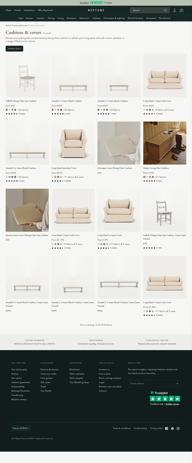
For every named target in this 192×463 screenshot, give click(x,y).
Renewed (151, 18)
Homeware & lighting (114, 18)
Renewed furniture (20, 390)
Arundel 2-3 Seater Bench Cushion (112, 101)
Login (101, 382)
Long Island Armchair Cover (64, 168)
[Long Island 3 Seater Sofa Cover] (73, 210)
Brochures (75, 369)
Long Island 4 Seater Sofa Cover (157, 302)
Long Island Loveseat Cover (109, 235)
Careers (103, 390)
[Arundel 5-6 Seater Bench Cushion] (27, 143)
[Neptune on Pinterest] (172, 429)
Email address (137, 380)
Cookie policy (140, 428)
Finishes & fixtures (19, 25)
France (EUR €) (20, 428)
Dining (51, 18)
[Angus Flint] (7, 110)
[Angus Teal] (15, 177)
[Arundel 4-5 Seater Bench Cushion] (73, 75)
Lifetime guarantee (20, 382)
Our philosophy (19, 369)
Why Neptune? (45, 10)
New (21, 18)
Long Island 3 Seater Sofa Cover (65, 235)
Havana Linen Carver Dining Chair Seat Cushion (27, 235)
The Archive (165, 18)
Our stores (16, 378)
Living (61, 18)
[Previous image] (9, 76)
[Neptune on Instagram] (178, 429)
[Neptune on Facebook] (167, 429)
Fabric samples (77, 373)
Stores (17, 10)
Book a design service (110, 378)
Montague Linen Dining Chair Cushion (114, 168)
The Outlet (46, 390)
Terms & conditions (121, 428)
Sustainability (17, 386)
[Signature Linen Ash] (153, 110)
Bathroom (84, 18)
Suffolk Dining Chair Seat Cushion (21, 101)
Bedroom (71, 18)
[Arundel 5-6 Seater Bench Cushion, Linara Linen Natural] (119, 277)
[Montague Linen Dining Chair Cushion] (119, 143)
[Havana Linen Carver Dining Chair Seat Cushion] (27, 210)
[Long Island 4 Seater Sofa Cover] (164, 277)
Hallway (96, 18)
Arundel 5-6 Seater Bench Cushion (21, 168)
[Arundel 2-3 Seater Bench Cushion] (119, 75)
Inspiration (29, 10)
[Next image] (45, 76)
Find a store (105, 373)
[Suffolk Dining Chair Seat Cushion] (27, 75)
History (14, 373)
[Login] (175, 10)
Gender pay (17, 395)
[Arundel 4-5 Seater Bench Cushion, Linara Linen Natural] (27, 277)
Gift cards (45, 382)
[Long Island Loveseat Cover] (119, 210)
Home (8, 25)
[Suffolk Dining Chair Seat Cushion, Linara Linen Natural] (164, 210)
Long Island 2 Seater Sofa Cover (157, 101)
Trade (43, 386)
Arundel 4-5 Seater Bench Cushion (67, 101)
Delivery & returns (49, 369)
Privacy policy (156, 428)
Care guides (47, 378)
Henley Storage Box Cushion (156, 168)
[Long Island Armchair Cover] (73, 143)
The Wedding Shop (79, 382)
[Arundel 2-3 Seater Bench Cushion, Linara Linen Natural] (73, 277)
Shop (8, 10)
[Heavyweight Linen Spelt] (15, 110)
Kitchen (29, 18)
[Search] (165, 10)
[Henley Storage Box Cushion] (164, 143)
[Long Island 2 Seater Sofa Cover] (164, 75)
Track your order (49, 373)
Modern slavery (18, 399)
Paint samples (76, 378)
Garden (40, 18)
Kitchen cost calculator (110, 386)
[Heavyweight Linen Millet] (12, 110)
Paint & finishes (135, 18)
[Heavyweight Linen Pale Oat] (10, 110)
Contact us (104, 369)
